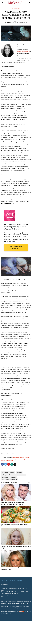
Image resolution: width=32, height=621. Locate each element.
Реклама (12, 580)
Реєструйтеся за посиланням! (16, 248)
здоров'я (19, 472)
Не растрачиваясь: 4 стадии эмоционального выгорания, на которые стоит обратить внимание (16, 458)
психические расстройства (9, 479)
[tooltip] (2, 464)
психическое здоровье (18, 475)
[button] (29, 2)
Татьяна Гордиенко (22, 22)
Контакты (4, 580)
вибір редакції (6, 475)
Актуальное (4, 584)
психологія (5, 472)
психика (13, 477)
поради (12, 472)
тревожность (5, 477)
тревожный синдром (23, 51)
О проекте (20, 580)
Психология (16, 8)
